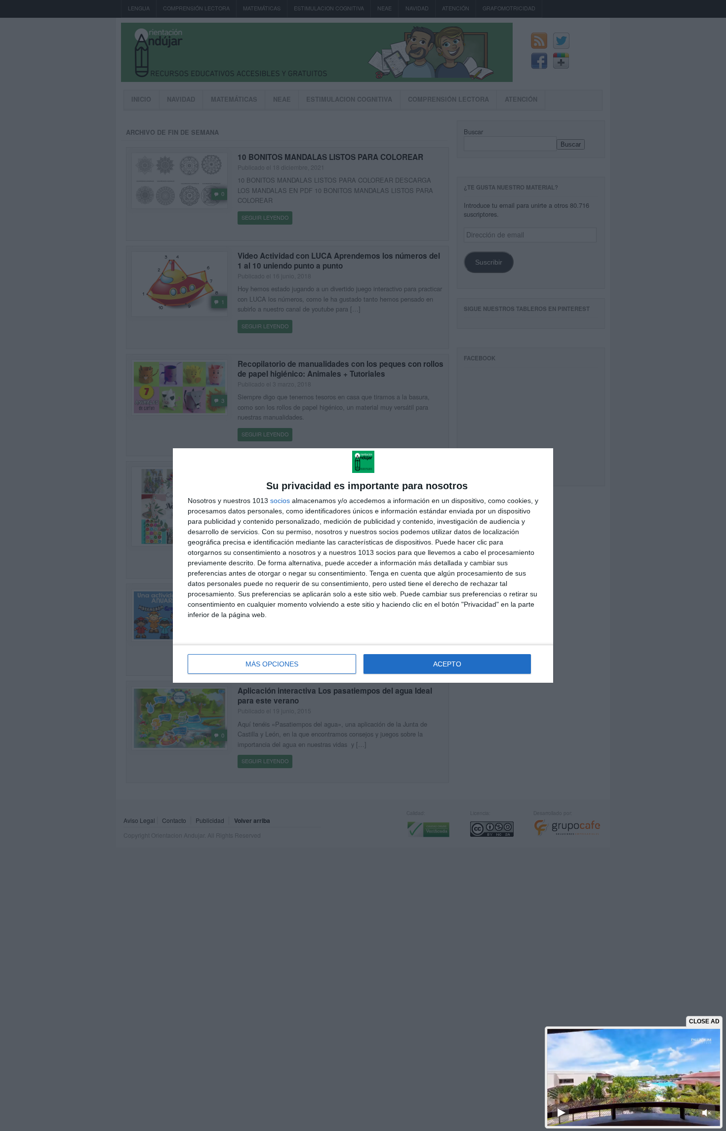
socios (280, 500)
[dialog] (363, 565)
